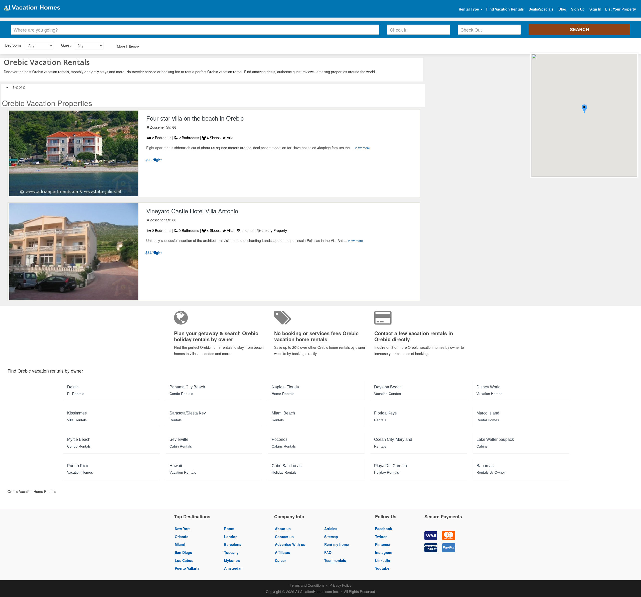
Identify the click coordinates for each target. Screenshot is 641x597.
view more (362, 147)
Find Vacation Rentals (505, 9)
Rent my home (336, 544)
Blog (562, 9)
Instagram (383, 552)
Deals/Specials (541, 9)
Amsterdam (233, 568)
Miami (180, 544)
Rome (229, 528)
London (231, 536)
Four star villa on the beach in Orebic (195, 118)
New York (183, 528)
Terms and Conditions (307, 585)
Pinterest (382, 544)
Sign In (595, 9)
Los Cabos (184, 560)
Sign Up (578, 9)
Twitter (381, 536)
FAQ (328, 552)
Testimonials (335, 560)
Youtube (382, 568)
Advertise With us (290, 544)
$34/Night (153, 252)
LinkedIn (382, 560)
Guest (66, 45)
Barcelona (232, 544)
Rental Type (469, 9)
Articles (330, 528)
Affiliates (282, 552)
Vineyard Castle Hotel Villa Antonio (192, 210)
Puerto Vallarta (187, 568)
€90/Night (153, 159)
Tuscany (231, 552)
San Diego (183, 552)
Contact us (284, 536)
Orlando (182, 536)
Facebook (383, 528)
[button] (584, 109)
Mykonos (232, 560)
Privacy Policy (340, 585)
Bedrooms (13, 45)
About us (283, 528)
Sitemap (331, 536)
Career (280, 560)
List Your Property (620, 9)
